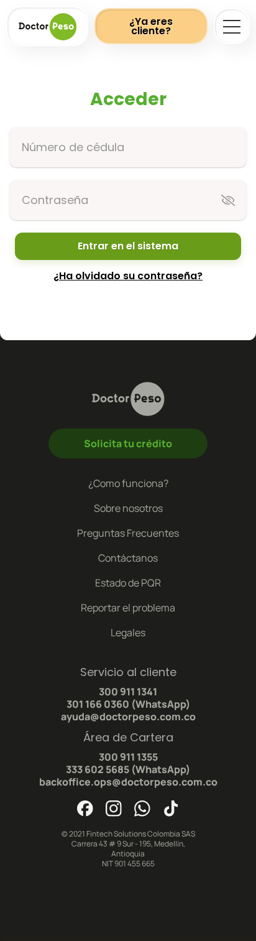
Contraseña (55, 200)
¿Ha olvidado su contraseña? (128, 276)
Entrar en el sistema (128, 246)
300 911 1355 (128, 757)
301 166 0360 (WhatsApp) (128, 704)
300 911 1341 (128, 691)
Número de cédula (73, 147)
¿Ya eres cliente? (151, 26)
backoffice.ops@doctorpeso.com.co (128, 782)
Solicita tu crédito (128, 443)
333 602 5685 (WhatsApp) (128, 769)
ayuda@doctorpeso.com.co (128, 716)
